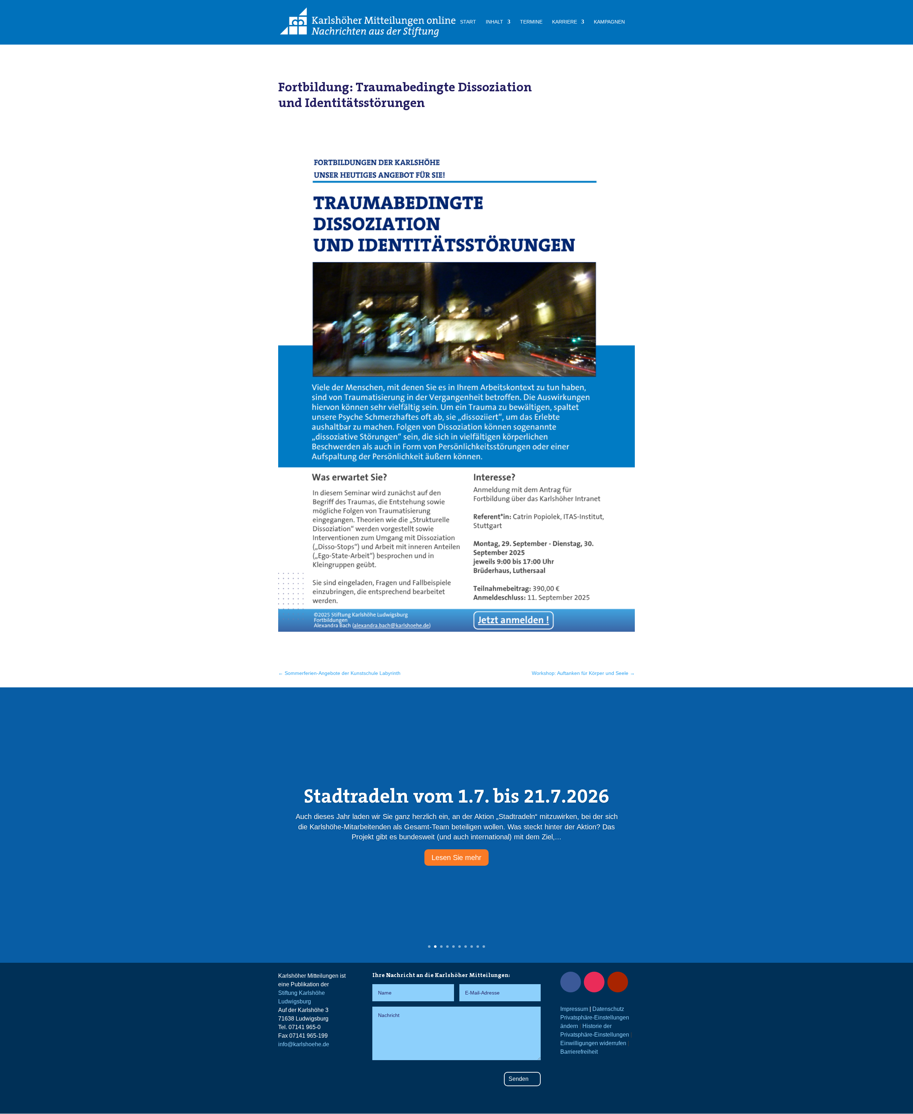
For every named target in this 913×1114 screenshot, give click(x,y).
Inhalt (494, 22)
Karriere (564, 22)
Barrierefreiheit (579, 1052)
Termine (531, 22)
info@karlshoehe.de (303, 1044)
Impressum (574, 1009)
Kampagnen (609, 22)
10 (484, 946)
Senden (519, 1079)
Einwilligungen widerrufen (593, 1043)
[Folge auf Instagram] (594, 982)
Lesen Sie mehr (456, 857)
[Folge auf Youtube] (617, 982)
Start (468, 22)
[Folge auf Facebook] (570, 982)
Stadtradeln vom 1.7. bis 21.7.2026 (456, 796)
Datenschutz (608, 1009)
